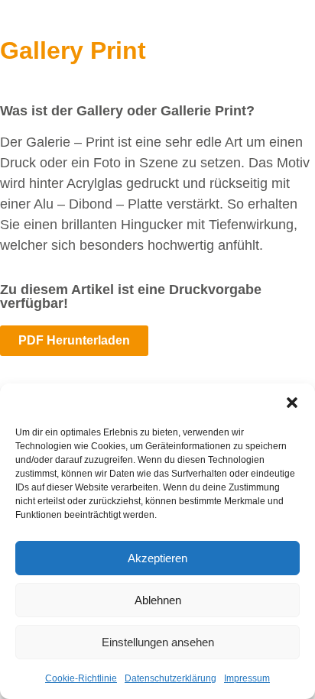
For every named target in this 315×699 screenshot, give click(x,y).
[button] (292, 402)
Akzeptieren (157, 558)
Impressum (247, 678)
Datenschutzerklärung (170, 678)
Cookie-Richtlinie (81, 678)
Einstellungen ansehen (158, 642)
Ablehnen (158, 600)
